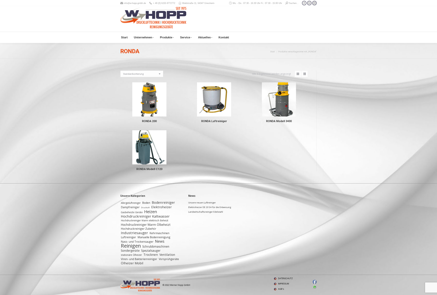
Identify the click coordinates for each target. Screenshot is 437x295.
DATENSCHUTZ (285, 278)
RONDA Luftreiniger (214, 121)
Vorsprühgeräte (169, 259)
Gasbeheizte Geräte (132, 212)
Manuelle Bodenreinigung (154, 237)
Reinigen (131, 246)
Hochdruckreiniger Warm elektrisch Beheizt (144, 220)
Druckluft (145, 207)
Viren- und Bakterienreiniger (139, 259)
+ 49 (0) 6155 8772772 (164, 3)
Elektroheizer (161, 207)
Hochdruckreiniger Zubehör (138, 229)
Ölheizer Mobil (132, 263)
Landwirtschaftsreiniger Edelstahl (205, 211)
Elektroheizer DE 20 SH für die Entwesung (209, 207)
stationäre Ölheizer (131, 254)
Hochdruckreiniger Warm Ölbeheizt (146, 224)
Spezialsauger (150, 250)
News (159, 241)
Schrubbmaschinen (155, 246)
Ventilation (167, 254)
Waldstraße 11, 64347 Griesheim (198, 3)
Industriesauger (134, 233)
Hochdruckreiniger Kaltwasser (145, 216)
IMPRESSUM (283, 283)
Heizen (150, 211)
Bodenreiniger (163, 202)
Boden (146, 203)
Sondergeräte (130, 250)
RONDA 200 (149, 121)
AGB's (281, 288)
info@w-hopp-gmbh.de (135, 3)
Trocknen (150, 254)
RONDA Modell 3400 (279, 121)
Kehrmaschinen (159, 233)
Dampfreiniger (130, 207)
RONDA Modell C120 (149, 169)
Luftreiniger (128, 237)
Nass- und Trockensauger (137, 242)
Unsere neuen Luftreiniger (202, 202)
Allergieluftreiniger (131, 202)
